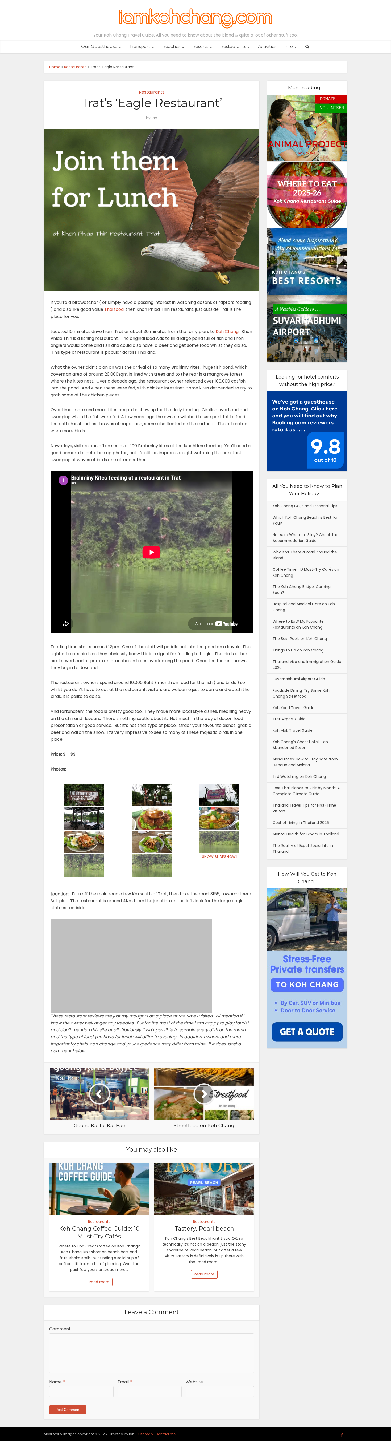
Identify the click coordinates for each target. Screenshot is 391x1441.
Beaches (171, 46)
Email (125, 1382)
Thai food (114, 309)
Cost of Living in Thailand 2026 (301, 822)
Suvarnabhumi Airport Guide (299, 679)
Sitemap (145, 1433)
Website (194, 1382)
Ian (154, 117)
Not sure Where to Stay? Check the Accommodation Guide (305, 537)
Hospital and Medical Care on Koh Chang (304, 607)
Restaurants (233, 46)
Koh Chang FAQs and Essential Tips (305, 506)
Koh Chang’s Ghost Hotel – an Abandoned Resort (300, 744)
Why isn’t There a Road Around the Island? (305, 555)
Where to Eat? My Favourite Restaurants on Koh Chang (298, 624)
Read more (99, 1282)
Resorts (200, 46)
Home (54, 67)
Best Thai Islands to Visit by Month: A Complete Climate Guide (306, 790)
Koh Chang (227, 331)
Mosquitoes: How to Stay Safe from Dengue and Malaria (305, 762)
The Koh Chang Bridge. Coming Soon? (302, 589)
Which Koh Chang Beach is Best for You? (305, 520)
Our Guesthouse (99, 46)
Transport (139, 46)
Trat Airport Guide (289, 719)
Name (57, 1382)
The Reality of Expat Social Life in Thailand (303, 848)
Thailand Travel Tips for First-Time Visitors (304, 808)
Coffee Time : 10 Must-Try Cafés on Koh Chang (306, 572)
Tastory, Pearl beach (204, 1228)
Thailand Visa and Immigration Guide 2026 (307, 664)
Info (288, 46)
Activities (267, 46)
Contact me (165, 1433)
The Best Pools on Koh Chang (300, 638)
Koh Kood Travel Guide (293, 707)
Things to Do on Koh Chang (298, 650)
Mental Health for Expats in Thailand (306, 834)
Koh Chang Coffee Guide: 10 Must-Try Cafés (99, 1232)
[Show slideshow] (219, 856)
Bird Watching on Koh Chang (299, 776)
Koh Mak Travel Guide (293, 730)
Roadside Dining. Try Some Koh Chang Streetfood (301, 693)
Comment (60, 1329)
